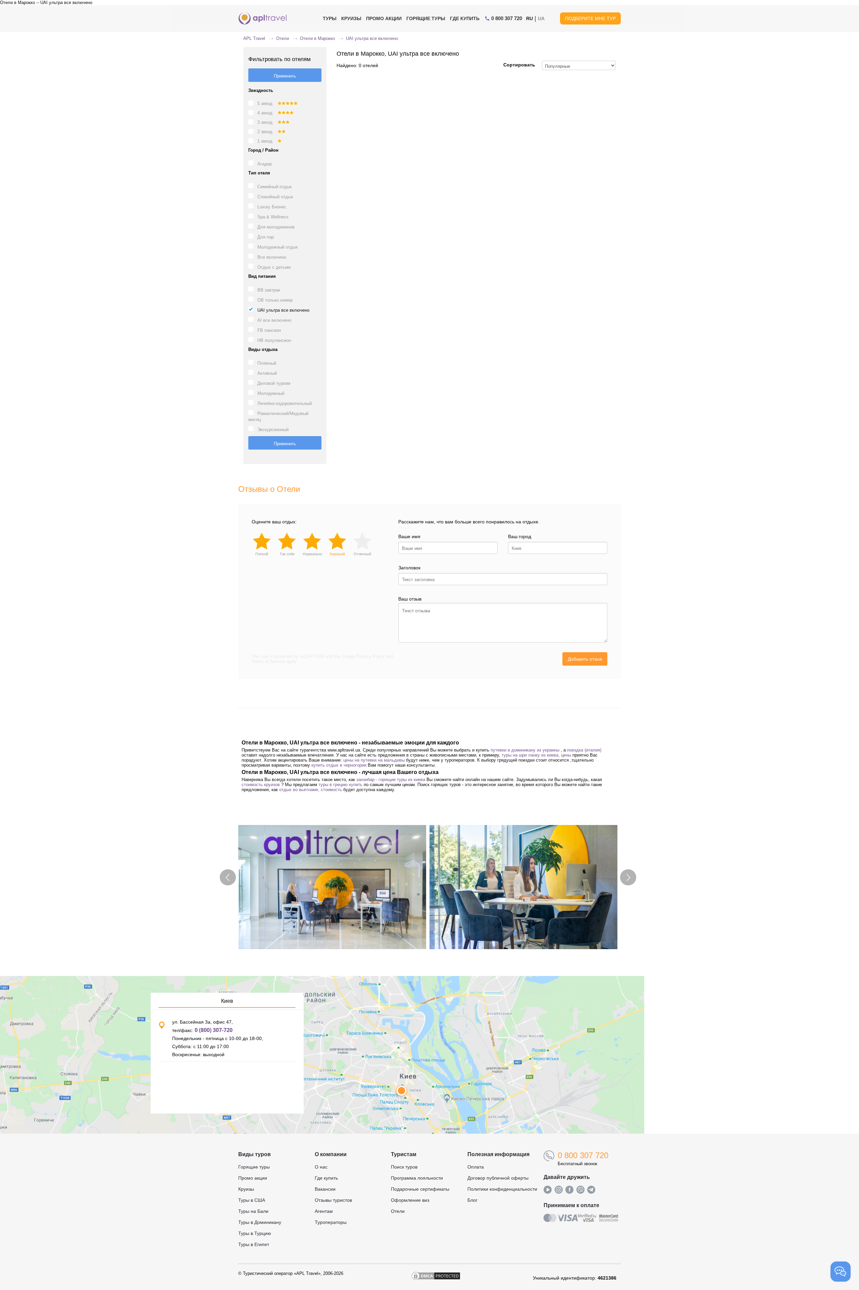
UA (541, 18)
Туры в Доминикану (259, 1222)
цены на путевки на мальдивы (374, 760)
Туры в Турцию (254, 1233)
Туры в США (251, 1200)
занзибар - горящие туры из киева (390, 779)
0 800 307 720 (583, 1155)
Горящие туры (425, 18)
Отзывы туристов (333, 1200)
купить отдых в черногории (338, 765)
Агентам (324, 1211)
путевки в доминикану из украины (525, 750)
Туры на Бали (253, 1211)
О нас (321, 1167)
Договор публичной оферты (497, 1178)
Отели (398, 1211)
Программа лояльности (417, 1178)
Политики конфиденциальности (502, 1189)
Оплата (475, 1167)
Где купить (464, 18)
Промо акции (252, 1178)
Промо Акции (384, 18)
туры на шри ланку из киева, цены (536, 755)
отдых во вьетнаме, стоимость (310, 789)
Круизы (351, 18)
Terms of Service (268, 661)
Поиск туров (404, 1167)
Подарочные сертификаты (420, 1189)
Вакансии (325, 1189)
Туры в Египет (253, 1244)
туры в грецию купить (340, 784)
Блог (472, 1200)
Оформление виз (410, 1200)
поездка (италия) (584, 750)
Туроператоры (331, 1222)
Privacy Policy (370, 656)
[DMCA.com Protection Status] (436, 1278)
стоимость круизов (261, 784)
